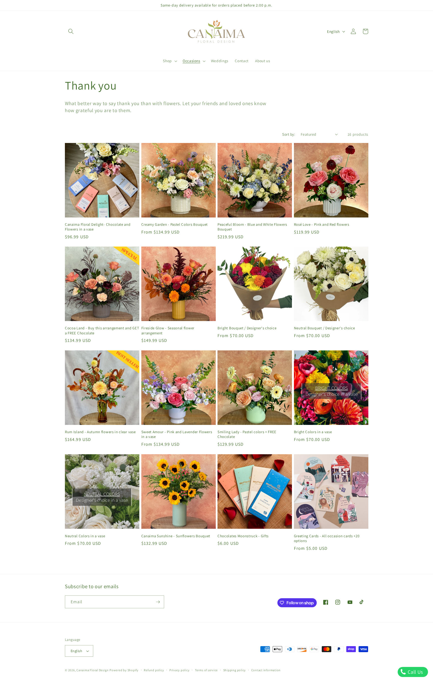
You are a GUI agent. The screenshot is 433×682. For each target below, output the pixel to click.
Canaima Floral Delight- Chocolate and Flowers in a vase (98, 227)
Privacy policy (179, 670)
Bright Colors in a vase (313, 431)
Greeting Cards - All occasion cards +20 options (327, 538)
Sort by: (288, 134)
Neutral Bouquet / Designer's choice (324, 328)
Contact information (266, 670)
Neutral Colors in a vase (85, 535)
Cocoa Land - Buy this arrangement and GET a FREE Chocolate (102, 330)
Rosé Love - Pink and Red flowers (321, 224)
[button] (71, 31)
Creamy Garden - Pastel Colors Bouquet (174, 224)
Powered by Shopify (124, 670)
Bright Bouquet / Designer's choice (247, 328)
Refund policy (154, 670)
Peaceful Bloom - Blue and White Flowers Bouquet (252, 227)
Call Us (415, 672)
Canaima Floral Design (92, 670)
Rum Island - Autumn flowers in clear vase (100, 431)
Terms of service (206, 670)
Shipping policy (234, 670)
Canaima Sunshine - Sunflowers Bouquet (175, 535)
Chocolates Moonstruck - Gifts (243, 535)
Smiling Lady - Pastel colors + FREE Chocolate (247, 434)
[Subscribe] (158, 602)
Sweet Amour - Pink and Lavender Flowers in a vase (176, 434)
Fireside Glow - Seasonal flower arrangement (167, 330)
